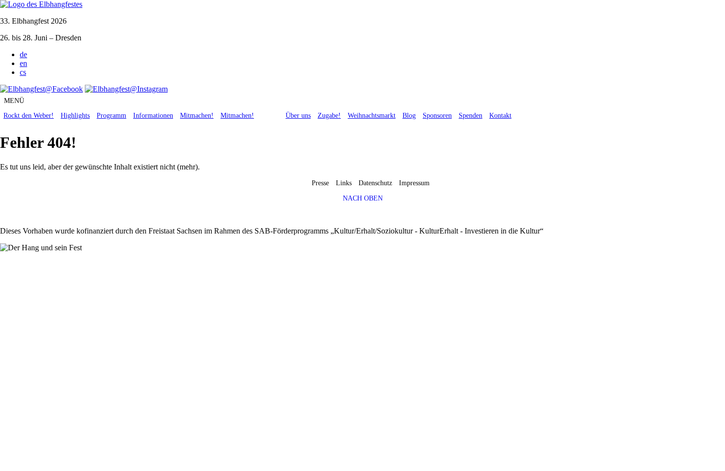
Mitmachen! (197, 115)
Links (344, 183)
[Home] (41, 4)
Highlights (75, 115)
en (23, 63)
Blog (409, 115)
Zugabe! (329, 115)
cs (23, 72)
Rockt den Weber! (28, 115)
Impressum (414, 183)
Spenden (470, 115)
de (23, 54)
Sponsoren (437, 115)
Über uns (298, 115)
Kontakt (500, 115)
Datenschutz (375, 183)
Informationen (153, 115)
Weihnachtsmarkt (372, 115)
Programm (111, 115)
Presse (320, 183)
